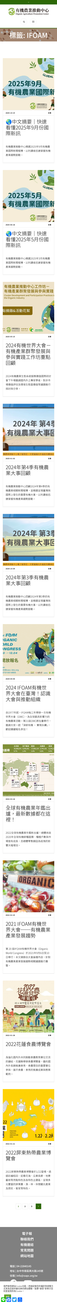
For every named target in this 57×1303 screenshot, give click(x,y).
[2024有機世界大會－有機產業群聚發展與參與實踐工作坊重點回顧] (28, 308)
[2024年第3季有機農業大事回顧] (28, 540)
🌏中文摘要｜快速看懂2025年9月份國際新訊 (27, 127)
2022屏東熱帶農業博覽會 (28, 1155)
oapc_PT (12, 140)
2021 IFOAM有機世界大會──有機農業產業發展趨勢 (28, 929)
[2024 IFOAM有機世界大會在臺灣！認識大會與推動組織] (28, 650)
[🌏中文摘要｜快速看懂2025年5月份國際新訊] (28, 196)
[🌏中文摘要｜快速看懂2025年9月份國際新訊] (28, 84)
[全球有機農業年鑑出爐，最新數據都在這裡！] (28, 770)
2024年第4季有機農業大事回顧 (27, 469)
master (11, 479)
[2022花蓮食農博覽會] (28, 1006)
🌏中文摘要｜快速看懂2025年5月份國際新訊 (27, 239)
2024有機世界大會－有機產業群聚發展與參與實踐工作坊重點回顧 (28, 353)
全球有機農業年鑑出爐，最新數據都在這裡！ (28, 813)
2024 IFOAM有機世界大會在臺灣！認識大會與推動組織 (28, 693)
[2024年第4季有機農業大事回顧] (28, 430)
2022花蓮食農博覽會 (28, 1043)
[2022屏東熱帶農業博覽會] (28, 1115)
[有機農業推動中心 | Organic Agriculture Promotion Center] (28, 11)
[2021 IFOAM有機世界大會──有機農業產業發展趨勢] (28, 886)
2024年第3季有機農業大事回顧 (27, 580)
